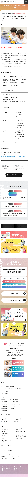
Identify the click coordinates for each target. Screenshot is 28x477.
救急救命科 (12, 408)
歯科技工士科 (12, 406)
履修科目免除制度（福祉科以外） (20, 432)
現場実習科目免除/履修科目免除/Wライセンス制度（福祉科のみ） (21, 437)
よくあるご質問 (16, 456)
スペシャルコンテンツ (17, 461)
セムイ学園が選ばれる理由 (7, 386)
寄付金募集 (16, 419)
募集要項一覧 (5, 429)
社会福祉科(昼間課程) (14, 399)
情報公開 (16, 421)
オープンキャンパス (6, 445)
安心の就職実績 (5, 393)
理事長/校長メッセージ (19, 417)
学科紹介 (3, 397)
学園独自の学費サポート (7, 436)
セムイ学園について (6, 414)
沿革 (3, 419)
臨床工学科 (4, 401)
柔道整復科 (4, 408)
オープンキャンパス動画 (7, 450)
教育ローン (4, 438)
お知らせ (9, 5)
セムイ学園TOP (4, 5)
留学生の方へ (18, 468)
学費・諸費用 (5, 433)
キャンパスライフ (5, 458)
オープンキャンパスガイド (7, 448)
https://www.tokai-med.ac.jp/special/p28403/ (13, 156)
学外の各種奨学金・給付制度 (7, 441)
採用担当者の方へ (7, 468)
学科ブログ (15, 458)
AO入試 (3, 431)
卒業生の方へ (18, 466)
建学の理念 (4, 417)
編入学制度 (18, 429)
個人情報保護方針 (19, 470)
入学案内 (3, 426)
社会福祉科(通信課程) (14, 401)
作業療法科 (4, 406)
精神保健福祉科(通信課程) (15, 404)
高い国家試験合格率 (6, 391)
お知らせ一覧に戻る (15, 175)
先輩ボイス (4, 461)
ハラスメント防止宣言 (6, 422)
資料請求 (5, 470)
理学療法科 (4, 404)
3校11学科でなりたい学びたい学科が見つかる (11, 388)
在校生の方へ (6, 466)
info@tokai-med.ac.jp (16, 355)
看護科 (3, 399)
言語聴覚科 (4, 410)
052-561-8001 (10, 354)
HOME (2, 382)
